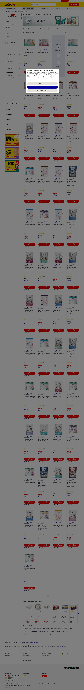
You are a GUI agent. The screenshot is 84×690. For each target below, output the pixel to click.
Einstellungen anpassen (42, 83)
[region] (42, 81)
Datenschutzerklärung (38, 80)
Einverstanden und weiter (42, 87)
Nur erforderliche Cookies (42, 90)
